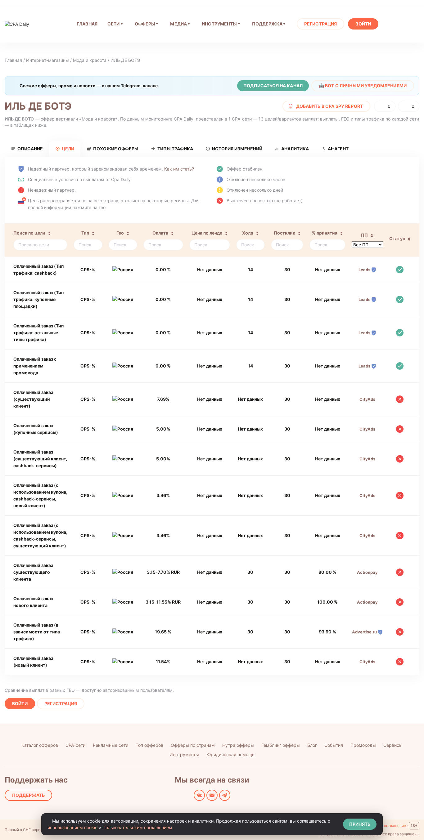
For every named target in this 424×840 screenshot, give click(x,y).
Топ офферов (149, 745)
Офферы (145, 23)
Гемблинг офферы (280, 745)
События (333, 745)
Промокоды (363, 745)
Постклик (284, 232)
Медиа (178, 23)
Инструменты (219, 23)
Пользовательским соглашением (137, 827)
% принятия (324, 232)
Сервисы (393, 745)
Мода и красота (89, 60)
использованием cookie (72, 827)
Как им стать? (179, 168)
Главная (13, 60)
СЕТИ (113, 23)
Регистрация (320, 23)
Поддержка (267, 23)
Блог (312, 745)
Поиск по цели (29, 232)
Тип (85, 232)
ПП (364, 235)
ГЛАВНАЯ (87, 23)
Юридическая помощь (230, 754)
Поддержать (28, 795)
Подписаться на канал (273, 85)
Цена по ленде (207, 232)
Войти (363, 23)
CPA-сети (75, 745)
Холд (247, 232)
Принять (359, 824)
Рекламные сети (110, 745)
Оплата (160, 232)
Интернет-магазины (47, 60)
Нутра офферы (238, 745)
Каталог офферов (39, 745)
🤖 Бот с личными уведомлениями (363, 85)
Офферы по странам (193, 745)
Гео (120, 232)
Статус (397, 238)
